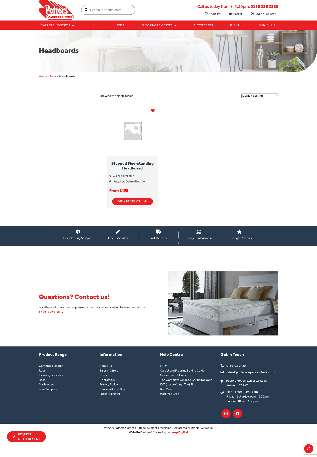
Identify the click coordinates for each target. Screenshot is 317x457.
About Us (105, 366)
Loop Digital (179, 432)
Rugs (95, 25)
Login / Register (265, 14)
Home (43, 76)
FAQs (163, 366)
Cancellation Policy (112, 389)
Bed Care (166, 389)
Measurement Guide (173, 375)
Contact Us (267, 25)
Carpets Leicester (51, 366)
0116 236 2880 (264, 6)
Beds (53, 76)
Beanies (235, 25)
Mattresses (46, 384)
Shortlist (215, 14)
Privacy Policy (108, 384)
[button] (152, 110)
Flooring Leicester (51, 375)
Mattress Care (169, 394)
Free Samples (48, 389)
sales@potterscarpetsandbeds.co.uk (250, 372)
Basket (237, 14)
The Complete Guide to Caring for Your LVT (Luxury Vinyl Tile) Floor (186, 382)
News (103, 375)
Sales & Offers (108, 370)
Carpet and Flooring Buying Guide (182, 370)
